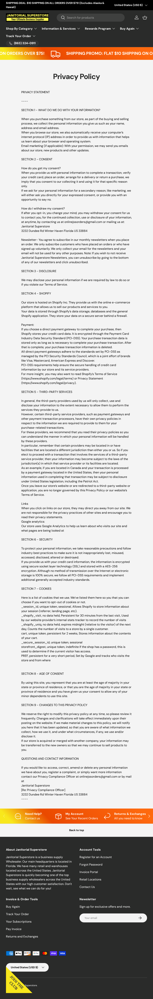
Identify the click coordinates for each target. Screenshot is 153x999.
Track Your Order (17, 914)
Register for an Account (95, 857)
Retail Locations (90, 879)
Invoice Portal (88, 872)
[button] (145, 17)
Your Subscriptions (19, 922)
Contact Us (87, 887)
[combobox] (91, 18)
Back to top (76, 830)
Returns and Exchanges (22, 936)
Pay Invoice (13, 929)
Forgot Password (90, 864)
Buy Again (13, 907)
